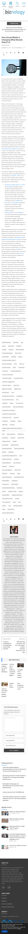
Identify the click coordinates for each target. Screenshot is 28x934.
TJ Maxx (17, 498)
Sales (18, 473)
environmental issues (8, 399)
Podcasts (4, 898)
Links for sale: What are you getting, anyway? (4, 692)
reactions (11, 466)
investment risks (6, 417)
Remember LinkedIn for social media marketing (5, 668)
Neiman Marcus (15, 184)
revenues (12, 473)
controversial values (7, 374)
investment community (8, 410)
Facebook (13, 175)
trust (19, 502)
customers (16, 385)
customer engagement (8, 381)
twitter (4, 505)
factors (12, 403)
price (20, 455)
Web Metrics (11, 509)
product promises (7, 459)
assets (4, 346)
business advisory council (8, 360)
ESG (17, 399)
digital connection (7, 389)
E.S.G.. (12, 392)
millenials (4, 424)
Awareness (11, 346)
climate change (6, 367)
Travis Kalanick (15, 202)
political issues (15, 445)
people (14, 441)
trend (14, 502)
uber (9, 505)
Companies (21, 367)
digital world (17, 389)
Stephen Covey (16, 148)
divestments (5, 392)
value (3, 509)
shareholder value (19, 477)
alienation (16, 342)
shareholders (5, 480)
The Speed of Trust (7, 498)
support (21, 491)
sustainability (5, 495)
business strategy (7, 364)
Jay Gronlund (18, 47)
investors (16, 417)
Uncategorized (5, 45)
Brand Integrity (20, 349)
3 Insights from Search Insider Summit (20, 673)
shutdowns (15, 480)
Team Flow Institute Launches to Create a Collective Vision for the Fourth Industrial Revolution (14, 798)
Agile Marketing (6, 342)
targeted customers (17, 495)
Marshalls (9, 186)
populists (11, 452)
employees (20, 396)
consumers (5, 371)
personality (5, 445)
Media (19, 421)
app (22, 342)
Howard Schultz (9, 212)
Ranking (4, 466)
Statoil (18, 249)
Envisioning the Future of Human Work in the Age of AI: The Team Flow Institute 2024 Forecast (14, 777)
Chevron (21, 253)
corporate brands (6, 378)
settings (19, 928)
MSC (3, 434)
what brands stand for (8, 513)
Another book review (11, 685)
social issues (5, 484)
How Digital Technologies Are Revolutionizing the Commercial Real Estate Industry (13, 785)
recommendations (7, 470)
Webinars (4, 901)
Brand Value (5, 356)
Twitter (19, 175)
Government (19, 403)
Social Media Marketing (8, 488)
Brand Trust (18, 353)
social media (14, 484)
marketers (5, 421)
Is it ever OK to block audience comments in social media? (12, 670)
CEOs (15, 364)
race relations (17, 462)
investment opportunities (9, 414)
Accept (4, 931)
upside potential (17, 505)
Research (4, 473)
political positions (7, 448)
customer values (6, 385)
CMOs (14, 367)
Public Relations (6, 462)
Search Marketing (7, 477)
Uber (6, 202)
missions (12, 424)
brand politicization (7, 353)
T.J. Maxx (22, 184)
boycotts (11, 349)
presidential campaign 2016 (9, 455)
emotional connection (8, 396)
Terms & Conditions (7, 904)
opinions (13, 437)
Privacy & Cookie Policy (8, 907)
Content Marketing (16, 371)
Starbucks (20, 212)
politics (4, 452)
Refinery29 (19, 200)
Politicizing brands (19, 448)
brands (20, 356)
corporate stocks (18, 378)
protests (16, 459)
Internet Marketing (18, 406)
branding (13, 356)
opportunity (21, 437)
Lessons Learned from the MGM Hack (13, 792)
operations (5, 437)
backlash (19, 346)
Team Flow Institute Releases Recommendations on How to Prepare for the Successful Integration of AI (14, 29)
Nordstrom (8, 184)
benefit (4, 349)
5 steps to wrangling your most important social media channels (7, 645)
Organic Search (6, 441)
